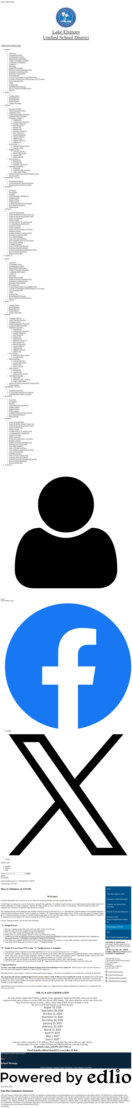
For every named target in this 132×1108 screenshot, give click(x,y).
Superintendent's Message (17, 86)
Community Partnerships (17, 62)
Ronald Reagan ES (19, 135)
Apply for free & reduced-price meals (21, 216)
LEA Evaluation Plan (16, 81)
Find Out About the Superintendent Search (23, 250)
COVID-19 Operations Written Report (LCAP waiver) (27, 79)
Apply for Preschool (15, 218)
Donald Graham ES (19, 124)
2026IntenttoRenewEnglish (117, 978)
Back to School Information (18, 252)
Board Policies (14, 101)
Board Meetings (14, 98)
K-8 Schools (13, 144)
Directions (12, 66)
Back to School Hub (15, 253)
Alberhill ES (17, 120)
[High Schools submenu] (19, 159)
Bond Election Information (18, 59)
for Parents (12, 190)
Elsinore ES (17, 127)
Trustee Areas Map (15, 103)
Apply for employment (16, 213)
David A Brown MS (19, 153)
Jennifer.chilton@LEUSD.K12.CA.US (55, 940)
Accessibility (5, 1106)
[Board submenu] (6, 94)
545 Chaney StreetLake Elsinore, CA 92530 (9, 1056)
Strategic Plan (13, 85)
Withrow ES (17, 142)
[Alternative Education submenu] (24, 376)
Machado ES (17, 129)
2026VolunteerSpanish (115, 975)
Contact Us (12, 64)
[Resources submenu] (6, 398)
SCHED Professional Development (20, 203)
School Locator (14, 175)
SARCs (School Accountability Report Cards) (24, 174)
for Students (13, 192)
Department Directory (16, 181)
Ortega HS (16, 168)
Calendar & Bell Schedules (18, 116)
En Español (4, 877)
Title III (11, 90)
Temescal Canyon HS (20, 164)
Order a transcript (14, 227)
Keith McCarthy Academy (21, 170)
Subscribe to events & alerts (18, 235)
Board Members (14, 99)
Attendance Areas (15, 112)
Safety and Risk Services (9, 881)
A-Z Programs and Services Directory (21, 183)
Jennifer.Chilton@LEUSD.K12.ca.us (118, 951)
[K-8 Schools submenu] (18, 144)
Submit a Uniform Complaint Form (20, 233)
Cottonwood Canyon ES (21, 122)
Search (3, 873)
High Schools (13, 159)
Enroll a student (14, 220)
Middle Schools (14, 150)
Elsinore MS (17, 155)
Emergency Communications (18, 72)
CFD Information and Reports (19, 196)
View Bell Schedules (16, 237)
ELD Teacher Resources (17, 205)
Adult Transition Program (17, 111)
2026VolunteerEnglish (115, 972)
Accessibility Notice (15, 55)
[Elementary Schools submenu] (23, 118)
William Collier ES (19, 140)
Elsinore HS (17, 161)
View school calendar (16, 242)
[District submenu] (6, 261)
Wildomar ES (17, 138)
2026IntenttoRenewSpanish (117, 981)
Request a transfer (15, 231)
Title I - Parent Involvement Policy (20, 88)
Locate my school (15, 226)
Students (8, 866)
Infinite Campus (14, 198)
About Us (12, 53)
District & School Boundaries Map (20, 70)
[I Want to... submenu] (6, 211)
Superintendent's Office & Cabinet (20, 185)
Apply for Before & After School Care (21, 214)
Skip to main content (7, 2)
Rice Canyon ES (18, 133)
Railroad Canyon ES (20, 131)
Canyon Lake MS (19, 151)
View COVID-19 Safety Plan (18, 246)
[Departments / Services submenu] (6, 389)
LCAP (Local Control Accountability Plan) (23, 77)
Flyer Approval (14, 75)
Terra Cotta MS (18, 157)
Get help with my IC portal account (20, 222)
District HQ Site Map (16, 68)
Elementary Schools (15, 118)
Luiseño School (18, 148)
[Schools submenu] (6, 107)
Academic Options (15, 109)
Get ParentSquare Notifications (19, 224)
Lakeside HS (17, 163)
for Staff (11, 194)
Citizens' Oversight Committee (19, 61)
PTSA (11, 83)
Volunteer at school (15, 244)
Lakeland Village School (21, 146)
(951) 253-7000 (11, 1059)
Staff (6, 870)
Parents (7, 868)
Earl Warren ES (18, 125)
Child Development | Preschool (19, 114)
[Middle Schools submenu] (20, 150)
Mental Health (13, 207)
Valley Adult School (19, 172)
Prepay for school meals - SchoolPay (21, 229)
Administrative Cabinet (16, 57)
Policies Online (14, 200)
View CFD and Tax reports (18, 239)
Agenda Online (14, 96)
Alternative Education (16, 166)
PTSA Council (14, 201)
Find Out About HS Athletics (18, 248)
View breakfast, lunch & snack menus (21, 240)
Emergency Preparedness (17, 73)
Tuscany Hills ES (19, 137)
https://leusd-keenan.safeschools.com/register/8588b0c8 (41, 936)
